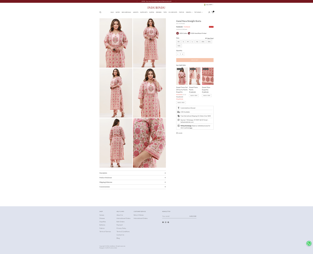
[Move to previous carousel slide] (208, 203)
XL (197, 42)
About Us (120, 215)
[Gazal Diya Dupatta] (208, 76)
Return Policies (139, 215)
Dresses (102, 218)
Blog (118, 238)
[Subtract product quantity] (177, 54)
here (191, 128)
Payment (120, 225)
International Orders (123, 218)
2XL (203, 42)
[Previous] (137, 1)
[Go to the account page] (209, 12)
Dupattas (102, 222)
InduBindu (112, 246)
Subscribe (192, 216)
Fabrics (101, 228)
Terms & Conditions (123, 231)
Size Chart (210, 38)
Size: (177, 38)
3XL (209, 42)
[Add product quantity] (182, 54)
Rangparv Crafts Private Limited (108, 248)
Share (180, 133)
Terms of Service (105, 231)
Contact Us (120, 235)
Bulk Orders (120, 222)
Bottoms (102, 225)
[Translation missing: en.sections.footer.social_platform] (163, 222)
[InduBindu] (156, 7)
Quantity (179, 50)
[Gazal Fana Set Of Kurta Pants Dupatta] (182, 76)
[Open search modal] (100, 12)
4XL (179, 46)
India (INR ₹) (209, 4)
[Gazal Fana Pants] (195, 76)
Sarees (101, 215)
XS (178, 42)
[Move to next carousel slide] (212, 203)
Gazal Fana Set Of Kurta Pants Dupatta (182, 89)
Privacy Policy (121, 228)
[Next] (176, 1)
